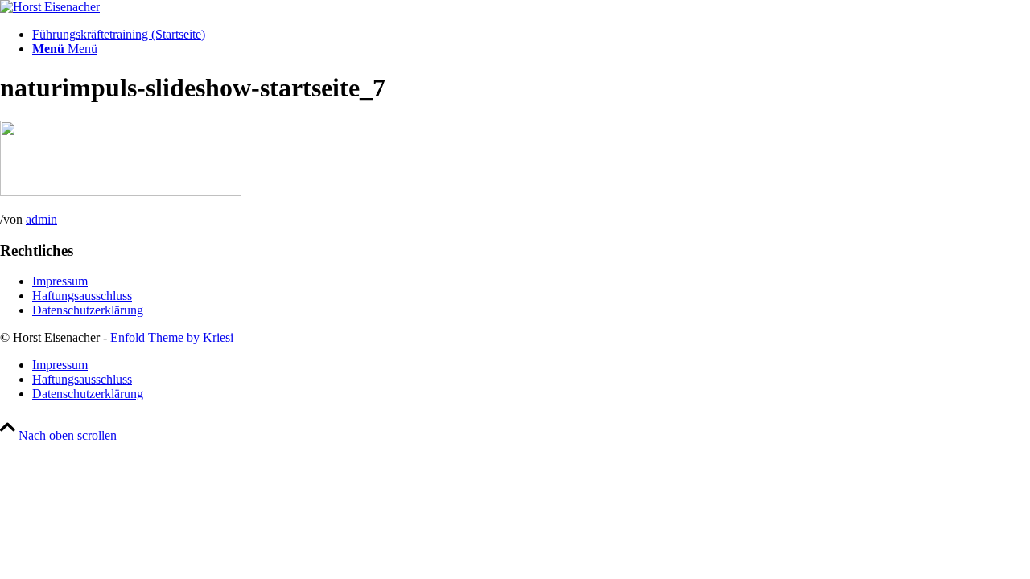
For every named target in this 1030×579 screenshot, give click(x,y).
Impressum (60, 281)
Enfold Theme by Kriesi (171, 337)
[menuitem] (531, 34)
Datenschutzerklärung (87, 310)
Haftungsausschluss (82, 295)
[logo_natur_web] (50, 7)
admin (41, 219)
